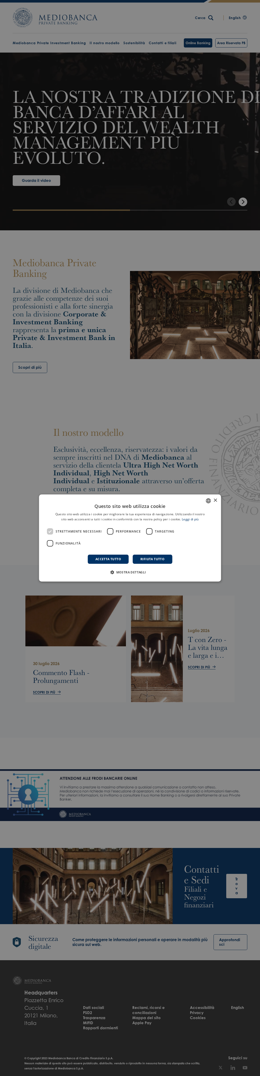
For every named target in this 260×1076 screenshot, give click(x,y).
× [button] (215, 500)
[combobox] (208, 500)
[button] (130, 572)
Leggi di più (190, 519)
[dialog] (130, 538)
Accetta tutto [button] (108, 559)
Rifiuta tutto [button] (152, 559)
